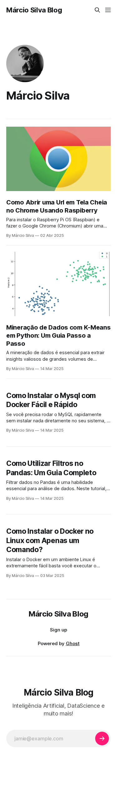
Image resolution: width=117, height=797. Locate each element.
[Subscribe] (102, 738)
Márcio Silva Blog (34, 10)
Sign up (58, 630)
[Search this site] (97, 10)
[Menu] (108, 10)
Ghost (73, 643)
